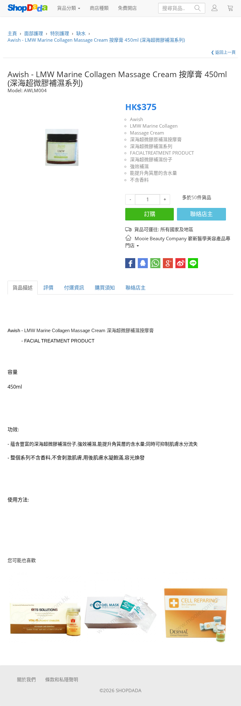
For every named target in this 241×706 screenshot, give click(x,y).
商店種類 (99, 8)
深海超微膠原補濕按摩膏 (156, 139)
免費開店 (127, 8)
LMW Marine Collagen (154, 126)
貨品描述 (23, 287)
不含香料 (139, 180)
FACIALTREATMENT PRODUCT (162, 153)
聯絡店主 (201, 214)
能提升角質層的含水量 (153, 173)
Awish (136, 119)
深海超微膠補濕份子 (151, 159)
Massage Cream (147, 133)
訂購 (149, 214)
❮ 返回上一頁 (223, 52)
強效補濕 (139, 166)
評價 (48, 287)
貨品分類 (67, 8)
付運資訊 (74, 287)
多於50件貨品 (196, 197)
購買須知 (105, 287)
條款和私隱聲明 (61, 679)
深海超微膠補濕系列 (151, 146)
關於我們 (26, 679)
